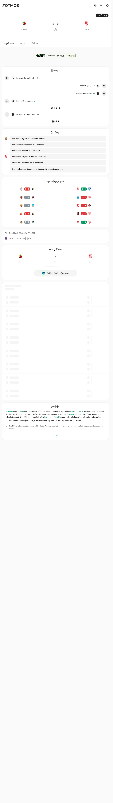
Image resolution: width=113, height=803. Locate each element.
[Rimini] (90, 258)
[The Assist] (55, 55)
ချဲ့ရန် (55, 435)
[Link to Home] (10, 5)
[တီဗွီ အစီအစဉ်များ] (95, 5)
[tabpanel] (55, 225)
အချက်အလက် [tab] (9, 43)
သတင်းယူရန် (102, 15)
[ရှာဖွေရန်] (101, 5)
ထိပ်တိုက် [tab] (34, 43)
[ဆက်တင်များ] (107, 5)
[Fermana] (20, 258)
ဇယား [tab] (22, 43)
